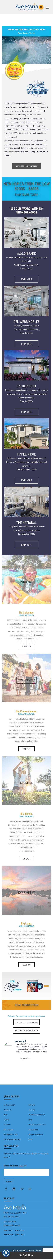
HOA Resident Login (10, 1134)
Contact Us (7, 1110)
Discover (26, 646)
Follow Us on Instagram (26, 1030)
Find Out (26, 749)
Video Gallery (33, 1129)
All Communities (9, 1105)
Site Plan (32, 1110)
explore (26, 279)
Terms (38, 1250)
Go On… (26, 858)
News (5, 1114)
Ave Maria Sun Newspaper (12, 1139)
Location (7, 1124)
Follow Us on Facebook (26, 1022)
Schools (6, 1119)
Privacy (31, 1250)
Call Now (27, 1255)
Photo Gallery (8, 1129)
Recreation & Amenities (37, 1114)
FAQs (30, 1139)
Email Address (15, 1165)
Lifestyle (32, 1105)
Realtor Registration (36, 1134)
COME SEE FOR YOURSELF (26, 166)
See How (26, 965)
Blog (30, 1119)
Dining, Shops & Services (37, 1124)
